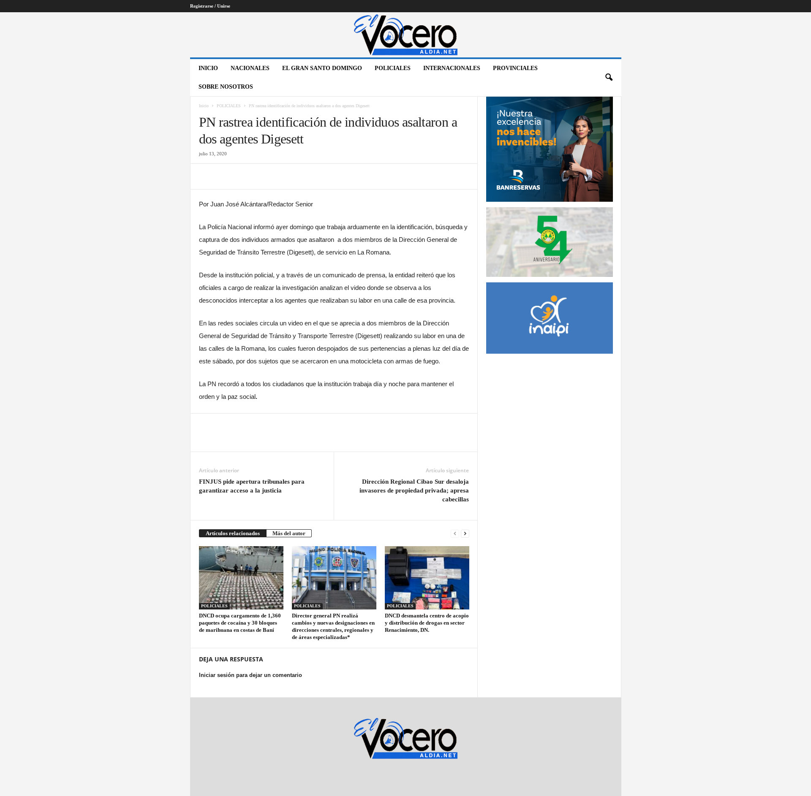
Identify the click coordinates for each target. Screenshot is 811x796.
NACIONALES (250, 68)
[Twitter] (226, 176)
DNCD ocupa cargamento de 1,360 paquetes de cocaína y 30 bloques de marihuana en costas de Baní (240, 622)
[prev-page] (455, 533)
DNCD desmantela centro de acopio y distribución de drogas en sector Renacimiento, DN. (427, 622)
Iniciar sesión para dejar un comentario (250, 675)
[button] (608, 77)
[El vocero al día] (405, 34)
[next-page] (465, 533)
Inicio (208, 68)
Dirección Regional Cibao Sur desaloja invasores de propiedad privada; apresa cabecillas (414, 490)
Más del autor (288, 533)
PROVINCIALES (515, 68)
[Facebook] (207, 176)
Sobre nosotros (226, 87)
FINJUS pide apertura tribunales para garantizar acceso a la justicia (252, 486)
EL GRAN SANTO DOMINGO (322, 68)
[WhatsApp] (265, 176)
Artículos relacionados (233, 533)
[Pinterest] (246, 176)
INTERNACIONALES (451, 68)
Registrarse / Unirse (210, 5)
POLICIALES (393, 68)
